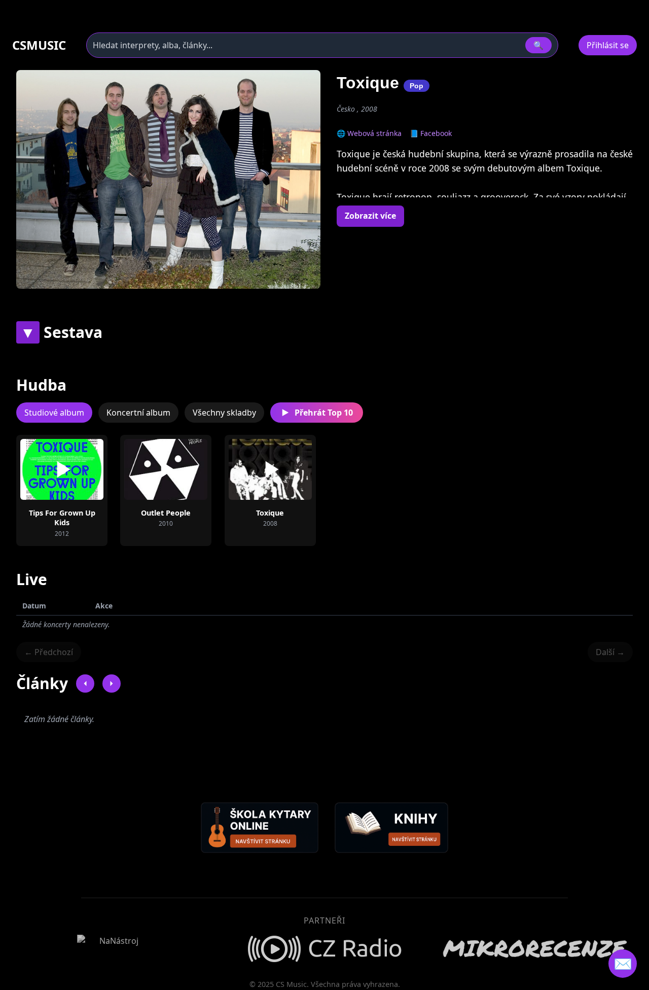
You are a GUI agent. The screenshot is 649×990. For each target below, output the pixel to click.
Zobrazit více (370, 215)
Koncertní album (138, 412)
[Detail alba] (78, 469)
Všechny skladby (224, 412)
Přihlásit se (608, 45)
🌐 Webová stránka (369, 133)
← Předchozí (48, 652)
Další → (610, 652)
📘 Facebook (431, 133)
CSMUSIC (39, 45)
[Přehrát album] (45, 469)
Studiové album (54, 412)
